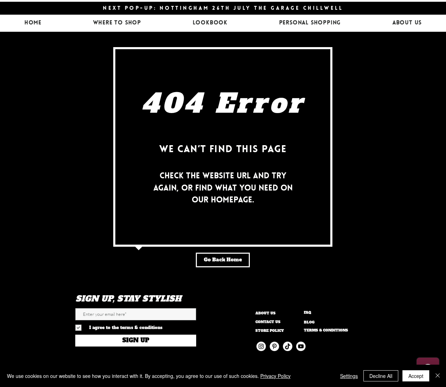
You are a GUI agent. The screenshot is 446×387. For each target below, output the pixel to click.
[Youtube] (301, 346)
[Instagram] (261, 346)
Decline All (380, 375)
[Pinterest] (274, 346)
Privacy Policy (275, 375)
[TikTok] (287, 346)
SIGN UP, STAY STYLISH (128, 299)
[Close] (437, 375)
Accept (415, 375)
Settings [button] (349, 375)
